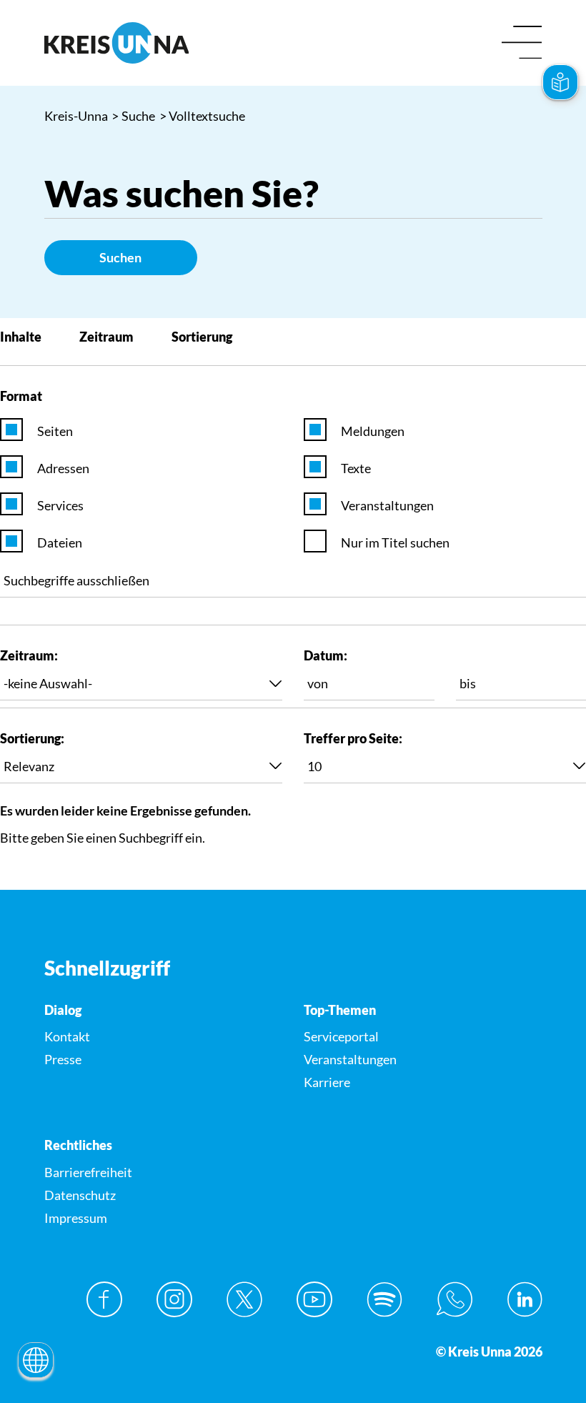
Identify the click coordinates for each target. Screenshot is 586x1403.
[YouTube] (314, 1299)
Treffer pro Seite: (353, 738)
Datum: (325, 655)
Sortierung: (32, 738)
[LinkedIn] (524, 1299)
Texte (356, 468)
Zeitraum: (29, 655)
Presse (62, 1059)
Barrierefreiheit (88, 1172)
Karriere (327, 1082)
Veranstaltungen (387, 505)
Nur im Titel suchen (395, 542)
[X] (244, 1299)
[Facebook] (104, 1299)
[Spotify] (384, 1299)
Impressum (75, 1218)
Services (60, 505)
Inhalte (20, 336)
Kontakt (67, 1036)
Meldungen (372, 431)
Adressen (63, 468)
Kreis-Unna (76, 116)
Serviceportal (341, 1036)
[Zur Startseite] (163, 43)
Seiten (55, 431)
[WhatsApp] (454, 1299)
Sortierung (202, 336)
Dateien (59, 542)
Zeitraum (106, 336)
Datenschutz (80, 1195)
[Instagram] (174, 1299)
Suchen (120, 257)
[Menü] (522, 43)
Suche (133, 116)
